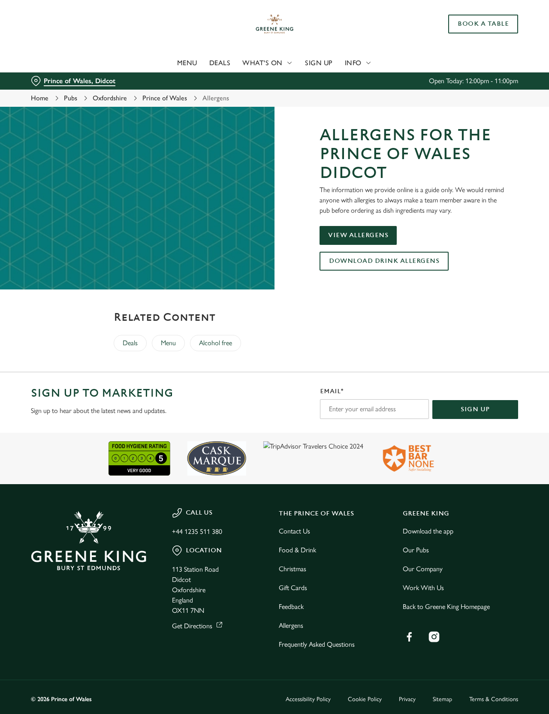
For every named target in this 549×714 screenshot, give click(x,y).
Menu (168, 343)
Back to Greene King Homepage (446, 607)
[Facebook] (409, 636)
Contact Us (294, 531)
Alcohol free (215, 343)
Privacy (407, 699)
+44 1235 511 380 (197, 531)
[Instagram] (434, 636)
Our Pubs (416, 550)
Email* (332, 391)
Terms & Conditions (493, 699)
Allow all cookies (477, 22)
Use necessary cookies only (477, 50)
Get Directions (192, 626)
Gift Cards (293, 588)
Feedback (291, 607)
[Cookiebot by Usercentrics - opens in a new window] (55, 96)
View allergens (358, 235)
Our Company (423, 569)
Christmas (292, 569)
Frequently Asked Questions (317, 644)
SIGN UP (475, 409)
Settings (439, 96)
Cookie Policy (365, 699)
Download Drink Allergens (384, 261)
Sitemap (442, 699)
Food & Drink (297, 550)
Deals (130, 343)
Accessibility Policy (308, 699)
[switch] (246, 96)
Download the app (428, 531)
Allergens (291, 625)
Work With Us (423, 588)
